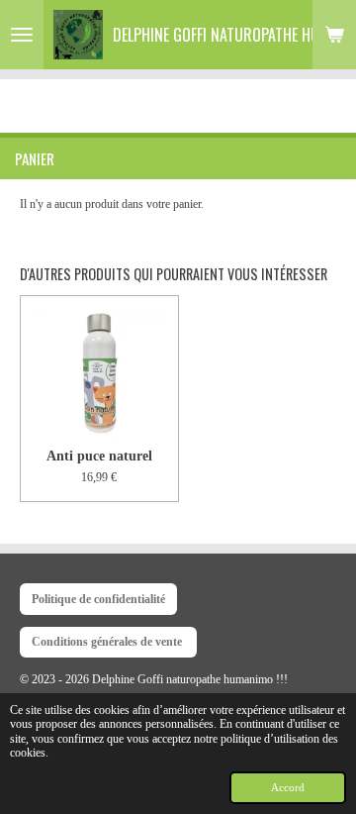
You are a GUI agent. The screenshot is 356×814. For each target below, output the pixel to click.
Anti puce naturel (99, 455)
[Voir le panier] (334, 34)
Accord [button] (288, 787)
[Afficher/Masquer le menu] (22, 34)
